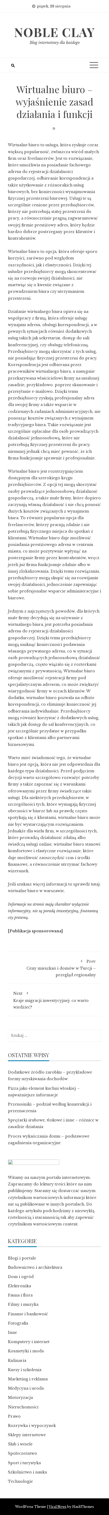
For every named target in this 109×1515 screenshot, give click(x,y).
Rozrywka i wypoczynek (32, 1425)
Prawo (14, 1416)
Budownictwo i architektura (35, 1267)
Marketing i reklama (28, 1379)
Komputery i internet (28, 1341)
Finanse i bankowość (28, 1314)
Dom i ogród (21, 1276)
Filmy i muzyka (23, 1304)
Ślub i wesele (20, 1444)
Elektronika (19, 1286)
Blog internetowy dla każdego (55, 42)
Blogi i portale (22, 1258)
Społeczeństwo (22, 1453)
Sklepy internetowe (27, 1434)
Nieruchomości (23, 1407)
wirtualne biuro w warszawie (36, 890)
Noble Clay (54, 32)
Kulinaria (17, 1360)
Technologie (20, 1481)
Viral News (57, 1507)
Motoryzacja (20, 1397)
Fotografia (18, 1323)
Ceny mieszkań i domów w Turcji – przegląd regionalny (61, 968)
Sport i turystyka (24, 1463)
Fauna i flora (20, 1295)
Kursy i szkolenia (24, 1369)
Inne (12, 1332)
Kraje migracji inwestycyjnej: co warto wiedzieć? (51, 1000)
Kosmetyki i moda (26, 1351)
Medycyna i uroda (26, 1388)
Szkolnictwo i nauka (27, 1472)
